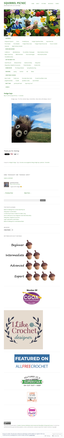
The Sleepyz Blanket (19, 68)
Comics (57, 3)
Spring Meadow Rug (31, 68)
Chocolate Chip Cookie (27, 78)
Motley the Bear (17, 62)
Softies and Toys (10, 59)
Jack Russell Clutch (18, 83)
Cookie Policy (32, 435)
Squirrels (8, 38)
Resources (50, 3)
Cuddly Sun (7, 52)
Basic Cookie (7, 78)
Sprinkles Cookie (26, 80)
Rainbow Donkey (28, 62)
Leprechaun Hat (49, 41)
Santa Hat (7, 46)
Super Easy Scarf (28, 83)
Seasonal (7, 71)
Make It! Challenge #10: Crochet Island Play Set (14, 209)
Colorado (21, 162)
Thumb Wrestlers (27, 65)
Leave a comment (8, 178)
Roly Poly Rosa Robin (42, 54)
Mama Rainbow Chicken (43, 52)
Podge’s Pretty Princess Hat (41, 43)
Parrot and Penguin (30, 54)
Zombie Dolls (37, 65)
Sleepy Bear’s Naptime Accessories (12, 65)
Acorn (17, 41)
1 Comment (20, 95)
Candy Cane (16, 78)
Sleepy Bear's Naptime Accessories (12, 217)
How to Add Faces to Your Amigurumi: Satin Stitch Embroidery (17, 215)
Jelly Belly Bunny (16, 52)
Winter (32, 71)
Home (33, 3)
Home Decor (8, 68)
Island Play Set (8, 62)
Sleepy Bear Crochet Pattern (10, 211)
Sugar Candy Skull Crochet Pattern (11, 219)
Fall (27, 71)
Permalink (47, 162)
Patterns (44, 3)
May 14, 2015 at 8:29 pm (15, 184)
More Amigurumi (10, 49)
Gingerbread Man (9, 80)
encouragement (27, 162)
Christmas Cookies (10, 75)
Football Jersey (25, 41)
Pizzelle (17, 80)
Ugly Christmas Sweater (17, 46)
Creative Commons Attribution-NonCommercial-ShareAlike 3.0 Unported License (35, 425)
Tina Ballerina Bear (9, 56)
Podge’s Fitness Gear (27, 43)
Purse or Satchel (53, 43)
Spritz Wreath (36, 80)
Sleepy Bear (37, 62)
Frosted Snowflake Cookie (41, 78)
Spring (15, 71)
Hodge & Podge (12, 162)
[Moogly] (32, 401)
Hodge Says (36, 162)
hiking (32, 162)
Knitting (8, 83)
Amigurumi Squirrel (9, 41)
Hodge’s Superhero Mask (37, 41)
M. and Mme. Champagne (28, 52)
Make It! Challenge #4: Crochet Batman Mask (14, 221)
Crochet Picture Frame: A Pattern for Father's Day (15, 213)
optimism (42, 162)
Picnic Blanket (17, 43)
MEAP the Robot (19, 54)
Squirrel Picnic (15, 3)
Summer (21, 71)
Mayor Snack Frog (9, 54)
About (37, 3)
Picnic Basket (7, 43)
